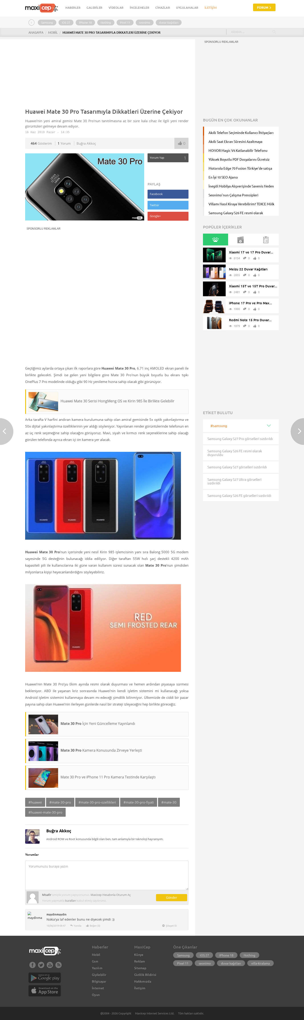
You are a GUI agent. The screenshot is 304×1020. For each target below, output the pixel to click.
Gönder (171, 897)
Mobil (96, 954)
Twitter (154, 205)
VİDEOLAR (116, 7)
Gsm (95, 961)
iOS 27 (66, 22)
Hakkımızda (142, 981)
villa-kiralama (260, 963)
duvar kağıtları (168, 22)
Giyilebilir (99, 975)
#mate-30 (168, 802)
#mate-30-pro (60, 802)
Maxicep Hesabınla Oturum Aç (111, 895)
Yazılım (97, 968)
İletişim (211, 7)
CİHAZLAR (162, 7)
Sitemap (140, 968)
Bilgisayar (99, 981)
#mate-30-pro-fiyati (139, 802)
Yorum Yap (168, 158)
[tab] (215, 239)
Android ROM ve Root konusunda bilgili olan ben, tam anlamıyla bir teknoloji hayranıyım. (104, 839)
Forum (263, 7)
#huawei (35, 802)
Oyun (96, 995)
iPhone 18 (85, 22)
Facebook (156, 194)
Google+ (155, 216)
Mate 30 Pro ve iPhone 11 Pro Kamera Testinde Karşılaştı (108, 777)
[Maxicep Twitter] (41, 967)
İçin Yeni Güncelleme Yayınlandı (98, 723)
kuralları (70, 901)
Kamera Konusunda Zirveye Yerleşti (101, 750)
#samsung (219, 425)
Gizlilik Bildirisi (145, 975)
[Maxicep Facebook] (32, 967)
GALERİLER (94, 7)
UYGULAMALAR (187, 7)
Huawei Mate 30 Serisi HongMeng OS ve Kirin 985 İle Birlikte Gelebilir (117, 401)
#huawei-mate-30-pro (45, 812)
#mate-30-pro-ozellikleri (97, 802)
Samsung (47, 22)
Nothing (106, 22)
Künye (139, 954)
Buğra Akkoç (86, 143)
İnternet (98, 988)
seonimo (144, 22)
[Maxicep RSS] (59, 967)
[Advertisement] (106, 72)
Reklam (139, 961)
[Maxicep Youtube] (50, 967)
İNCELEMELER (139, 7)
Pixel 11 (125, 22)
